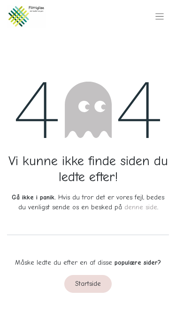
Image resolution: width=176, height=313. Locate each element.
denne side (140, 207)
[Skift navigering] (159, 16)
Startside (88, 284)
